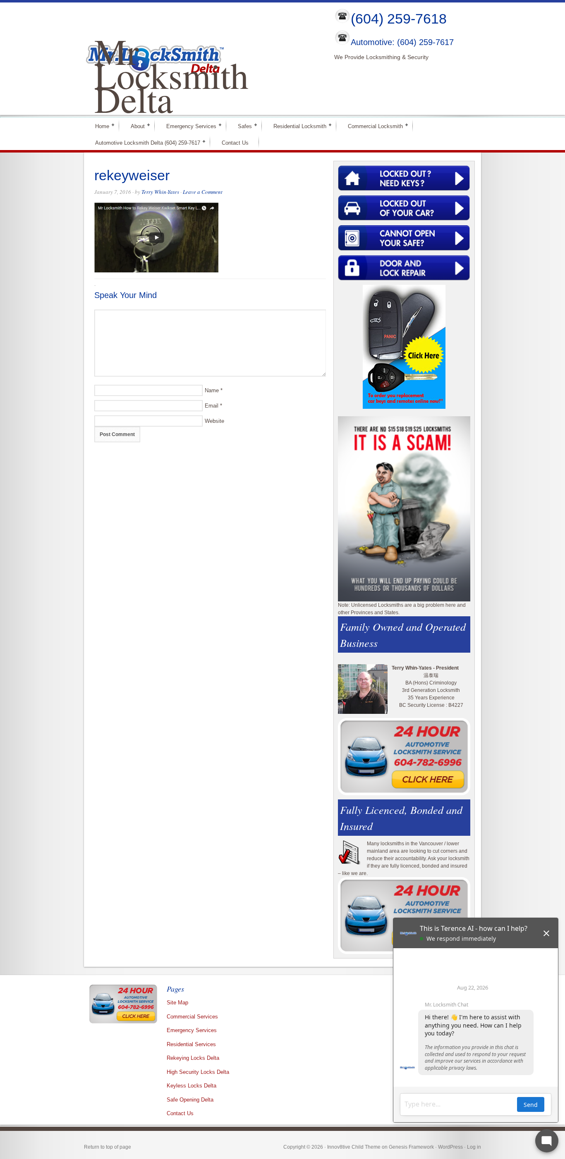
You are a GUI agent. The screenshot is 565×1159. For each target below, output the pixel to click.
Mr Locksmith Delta (171, 74)
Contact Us (235, 143)
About (134, 125)
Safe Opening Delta (190, 1100)
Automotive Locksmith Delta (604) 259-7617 (144, 142)
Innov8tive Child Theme (354, 1147)
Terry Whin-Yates (160, 192)
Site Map (177, 1002)
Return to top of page (107, 1147)
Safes (241, 125)
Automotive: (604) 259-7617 (402, 42)
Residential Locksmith (296, 125)
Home (98, 125)
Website (214, 421)
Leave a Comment (203, 192)
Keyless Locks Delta (191, 1086)
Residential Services (191, 1044)
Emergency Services (187, 125)
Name (212, 390)
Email (211, 406)
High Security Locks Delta (198, 1072)
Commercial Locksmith (372, 125)
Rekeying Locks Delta (193, 1058)
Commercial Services (192, 1017)
